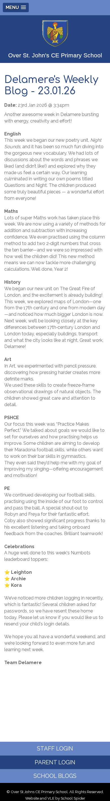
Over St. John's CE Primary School (55, 55)
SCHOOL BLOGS (55, 775)
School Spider (73, 798)
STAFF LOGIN (55, 748)
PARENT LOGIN (55, 762)
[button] (16, 7)
